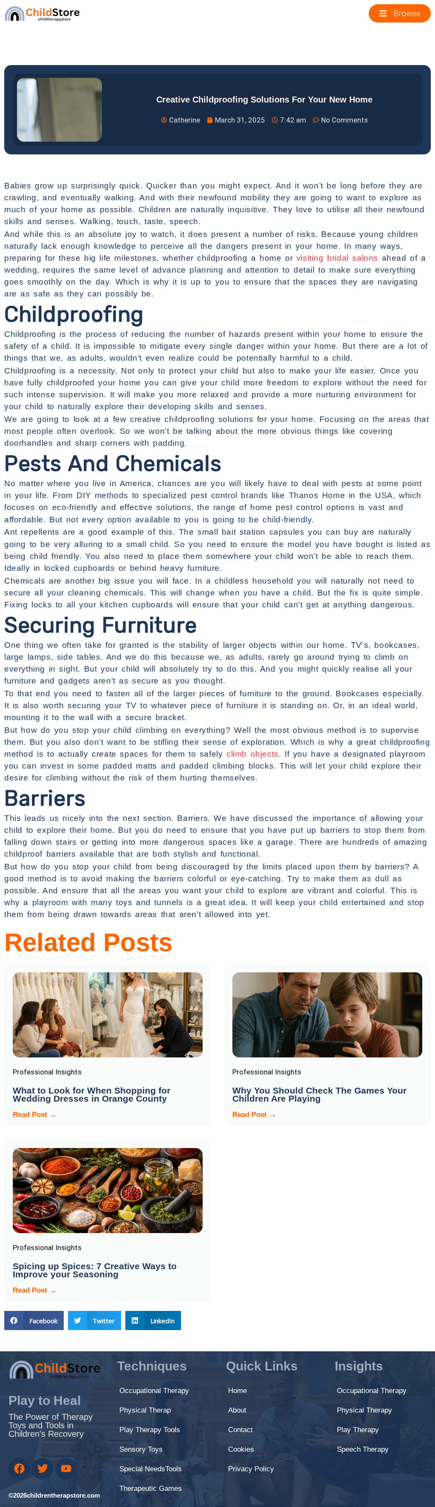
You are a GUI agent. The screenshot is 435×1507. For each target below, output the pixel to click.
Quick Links (262, 1366)
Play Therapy (358, 1430)
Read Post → (34, 1115)
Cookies (241, 1449)
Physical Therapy (364, 1410)
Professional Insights (47, 1072)
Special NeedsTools (150, 1469)
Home (237, 1391)
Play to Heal (44, 1400)
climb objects (252, 753)
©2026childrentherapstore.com (54, 1495)
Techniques (152, 1366)
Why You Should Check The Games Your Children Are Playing (319, 1094)
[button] (34, 1320)
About (237, 1410)
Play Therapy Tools (149, 1430)
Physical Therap (145, 1410)
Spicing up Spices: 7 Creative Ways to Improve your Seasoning (95, 1270)
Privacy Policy (251, 1469)
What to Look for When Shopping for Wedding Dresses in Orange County (91, 1094)
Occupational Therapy (154, 1391)
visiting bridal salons (337, 258)
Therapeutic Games (150, 1488)
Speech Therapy (363, 1449)
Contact (240, 1430)
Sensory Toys (141, 1449)
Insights (359, 1366)
